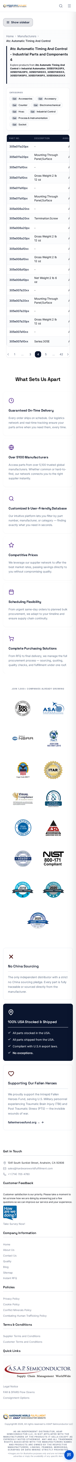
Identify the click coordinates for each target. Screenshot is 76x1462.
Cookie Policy (11, 1304)
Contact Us (10, 1255)
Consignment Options (16, 1397)
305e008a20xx (19, 208)
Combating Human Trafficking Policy (25, 1315)
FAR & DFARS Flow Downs (19, 1392)
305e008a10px (19, 269)
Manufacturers (27, 36)
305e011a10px (18, 188)
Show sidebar (20, 22)
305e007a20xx (19, 290)
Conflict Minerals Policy (17, 1310)
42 (61, 354)
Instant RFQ (10, 1278)
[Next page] (68, 354)
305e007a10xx (18, 331)
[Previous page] (8, 354)
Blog (6, 1266)
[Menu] (69, 5)
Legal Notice (10, 1386)
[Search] (60, 5)
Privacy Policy (11, 1298)
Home (10, 36)
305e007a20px (19, 311)
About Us (8, 1249)
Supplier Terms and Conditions (21, 1336)
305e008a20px (19, 228)
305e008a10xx (19, 248)
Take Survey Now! (14, 1223)
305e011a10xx (18, 167)
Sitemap (8, 1272)
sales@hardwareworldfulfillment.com (30, 1168)
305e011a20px (18, 146)
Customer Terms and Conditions (22, 1341)
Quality (7, 1261)
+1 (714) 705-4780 (19, 1174)
